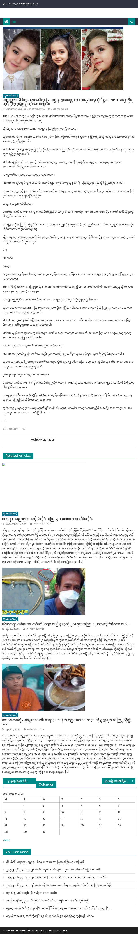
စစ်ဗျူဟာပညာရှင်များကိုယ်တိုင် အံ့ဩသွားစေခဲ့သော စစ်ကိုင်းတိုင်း (47, 519)
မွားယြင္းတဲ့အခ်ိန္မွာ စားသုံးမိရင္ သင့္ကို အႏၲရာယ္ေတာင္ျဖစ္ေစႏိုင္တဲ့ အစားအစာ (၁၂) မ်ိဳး (120, 781)
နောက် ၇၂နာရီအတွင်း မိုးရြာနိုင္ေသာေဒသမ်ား (32, 893)
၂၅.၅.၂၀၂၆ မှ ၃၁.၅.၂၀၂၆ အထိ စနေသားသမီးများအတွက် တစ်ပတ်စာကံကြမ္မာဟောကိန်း (53, 869)
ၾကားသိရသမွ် (11, 95)
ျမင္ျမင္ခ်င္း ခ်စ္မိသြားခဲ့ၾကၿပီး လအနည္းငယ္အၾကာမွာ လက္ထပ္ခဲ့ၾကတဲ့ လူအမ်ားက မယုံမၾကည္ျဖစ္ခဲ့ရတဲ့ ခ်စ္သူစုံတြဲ (21, 781)
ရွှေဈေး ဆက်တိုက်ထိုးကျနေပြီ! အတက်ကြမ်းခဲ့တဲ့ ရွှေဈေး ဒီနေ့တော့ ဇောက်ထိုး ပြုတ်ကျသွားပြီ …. (58, 908)
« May (6, 840)
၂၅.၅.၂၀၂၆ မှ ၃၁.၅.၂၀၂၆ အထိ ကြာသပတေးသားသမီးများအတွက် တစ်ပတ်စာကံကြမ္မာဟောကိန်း (58, 885)
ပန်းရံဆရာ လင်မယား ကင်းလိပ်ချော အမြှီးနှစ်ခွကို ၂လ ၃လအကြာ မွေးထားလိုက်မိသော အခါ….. (66, 624)
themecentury (58, 930)
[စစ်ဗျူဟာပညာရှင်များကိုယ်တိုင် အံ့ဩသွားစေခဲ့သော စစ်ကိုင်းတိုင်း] (68, 486)
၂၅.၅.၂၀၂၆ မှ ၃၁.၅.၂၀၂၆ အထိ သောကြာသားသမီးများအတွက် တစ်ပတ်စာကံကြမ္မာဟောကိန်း (56, 877)
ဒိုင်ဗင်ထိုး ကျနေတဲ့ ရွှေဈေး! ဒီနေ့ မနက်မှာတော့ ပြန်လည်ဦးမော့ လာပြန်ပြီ (45, 862)
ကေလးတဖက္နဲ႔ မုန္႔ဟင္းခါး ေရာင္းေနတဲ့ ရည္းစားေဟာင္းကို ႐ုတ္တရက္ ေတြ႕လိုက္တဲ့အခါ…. (66, 722)
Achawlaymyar (36, 108)
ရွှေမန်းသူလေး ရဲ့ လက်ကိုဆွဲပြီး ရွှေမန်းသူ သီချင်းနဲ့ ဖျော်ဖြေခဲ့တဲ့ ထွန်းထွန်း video (50, 916)
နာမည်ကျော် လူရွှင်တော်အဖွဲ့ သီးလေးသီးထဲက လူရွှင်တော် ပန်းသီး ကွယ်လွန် (47, 900)
